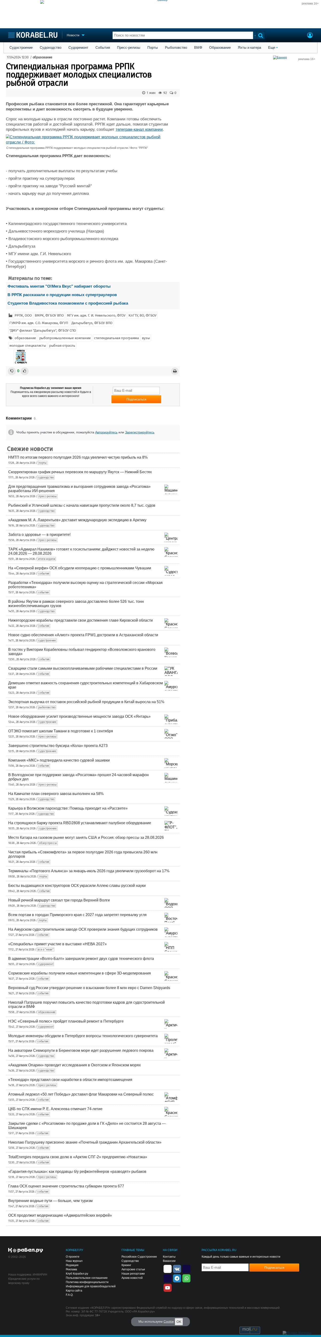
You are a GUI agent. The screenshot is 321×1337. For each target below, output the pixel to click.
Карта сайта (74, 1290)
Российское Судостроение (139, 1256)
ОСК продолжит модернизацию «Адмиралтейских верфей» (60, 1215)
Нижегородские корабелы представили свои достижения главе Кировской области (80, 620)
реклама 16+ (310, 3)
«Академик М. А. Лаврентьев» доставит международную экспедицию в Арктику (77, 520)
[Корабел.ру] (25, 1250)
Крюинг (126, 1265)
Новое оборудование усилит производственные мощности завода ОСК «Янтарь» (79, 716)
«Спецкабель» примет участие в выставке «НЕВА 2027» (57, 944)
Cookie (169, 1321)
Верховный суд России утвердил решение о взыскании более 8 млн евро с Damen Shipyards (89, 988)
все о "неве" (45, 949)
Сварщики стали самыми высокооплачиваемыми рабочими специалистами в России (82, 668)
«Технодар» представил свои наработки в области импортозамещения (70, 1080)
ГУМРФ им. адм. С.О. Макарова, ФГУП (38, 323)
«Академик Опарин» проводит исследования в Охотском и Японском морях (74, 1065)
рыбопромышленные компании (65, 338)
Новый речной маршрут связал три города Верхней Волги (59, 900)
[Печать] (175, 371)
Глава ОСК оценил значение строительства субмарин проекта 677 (66, 1186)
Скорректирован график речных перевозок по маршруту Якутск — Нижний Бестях (80, 472)
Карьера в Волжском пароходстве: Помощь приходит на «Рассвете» (68, 808)
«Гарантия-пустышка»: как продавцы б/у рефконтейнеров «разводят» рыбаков (77, 1172)
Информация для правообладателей (91, 1286)
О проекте (72, 1256)
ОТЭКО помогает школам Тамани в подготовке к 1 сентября (60, 731)
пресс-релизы (47, 496)
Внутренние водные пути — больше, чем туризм (50, 1201)
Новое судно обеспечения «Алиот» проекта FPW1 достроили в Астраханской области (83, 635)
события (44, 573)
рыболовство (46, 707)
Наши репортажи (133, 1273)
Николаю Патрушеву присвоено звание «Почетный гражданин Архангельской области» (84, 1142)
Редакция (72, 1265)
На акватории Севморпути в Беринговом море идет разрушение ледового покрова (80, 1050)
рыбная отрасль (62, 345)
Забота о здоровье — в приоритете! (39, 535)
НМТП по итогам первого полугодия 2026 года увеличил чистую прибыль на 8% (78, 457)
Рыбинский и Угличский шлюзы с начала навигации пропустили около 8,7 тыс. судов (81, 505)
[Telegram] (177, 1277)
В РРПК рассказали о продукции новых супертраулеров (62, 295)
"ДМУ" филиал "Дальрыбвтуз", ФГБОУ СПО (42, 330)
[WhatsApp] (186, 1277)
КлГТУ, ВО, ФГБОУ (142, 315)
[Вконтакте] (177, 1268)
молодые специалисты (27, 345)
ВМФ (198, 47)
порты (43, 463)
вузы (146, 338)
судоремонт (45, 964)
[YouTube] (167, 1287)
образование (42, 57)
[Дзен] (167, 1268)
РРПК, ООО (23, 315)
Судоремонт (78, 47)
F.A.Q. (69, 1294)
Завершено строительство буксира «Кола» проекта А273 (58, 746)
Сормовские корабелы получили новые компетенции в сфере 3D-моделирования (79, 973)
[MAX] (167, 1277)
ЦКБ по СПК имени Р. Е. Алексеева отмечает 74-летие (55, 1109)
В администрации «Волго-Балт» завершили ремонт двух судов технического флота (81, 959)
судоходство (46, 477)
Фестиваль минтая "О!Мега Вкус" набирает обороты (59, 286)
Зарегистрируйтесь (139, 432)
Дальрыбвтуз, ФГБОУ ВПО (91, 323)
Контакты (169, 1256)
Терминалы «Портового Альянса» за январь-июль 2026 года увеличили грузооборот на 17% (88, 871)
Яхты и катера (249, 47)
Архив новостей (132, 1278)
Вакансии (169, 1261)
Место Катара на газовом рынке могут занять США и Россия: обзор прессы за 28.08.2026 (86, 838)
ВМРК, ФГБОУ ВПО (49, 315)
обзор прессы (48, 843)
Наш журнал (74, 1261)
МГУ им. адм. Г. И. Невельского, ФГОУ (96, 315)
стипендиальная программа (116, 338)
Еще (271, 47)
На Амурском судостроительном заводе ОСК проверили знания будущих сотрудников (83, 929)
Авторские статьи (133, 1269)
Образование (220, 47)
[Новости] (20, 357)
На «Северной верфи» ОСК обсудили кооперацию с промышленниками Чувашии (79, 568)
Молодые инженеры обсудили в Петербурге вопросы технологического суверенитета (83, 1036)
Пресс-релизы (128, 47)
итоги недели (46, 559)
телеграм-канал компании (139, 129)
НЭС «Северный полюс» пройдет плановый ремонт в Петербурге (66, 1021)
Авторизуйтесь (106, 432)
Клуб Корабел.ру (77, 1273)
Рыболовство (176, 47)
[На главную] (32, 35)
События (102, 47)
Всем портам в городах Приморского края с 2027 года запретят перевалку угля (77, 915)
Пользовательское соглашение (87, 1278)
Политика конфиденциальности (87, 1282)
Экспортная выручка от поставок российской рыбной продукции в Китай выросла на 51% (86, 702)
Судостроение (21, 47)
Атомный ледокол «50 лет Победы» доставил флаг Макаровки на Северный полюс (81, 1094)
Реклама (71, 1269)
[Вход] (310, 35)
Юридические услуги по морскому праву (24, 1281)
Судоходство (50, 47)
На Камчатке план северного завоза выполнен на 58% (56, 794)
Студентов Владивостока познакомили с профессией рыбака (68, 303)
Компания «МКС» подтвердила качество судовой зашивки (59, 760)
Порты (152, 47)
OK (178, 1322)
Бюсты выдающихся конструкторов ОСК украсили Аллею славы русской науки (77, 886)
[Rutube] (186, 1268)
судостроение (47, 640)
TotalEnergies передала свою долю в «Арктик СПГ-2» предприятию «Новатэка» (77, 1157)
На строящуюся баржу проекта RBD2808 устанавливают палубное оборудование (79, 823)
